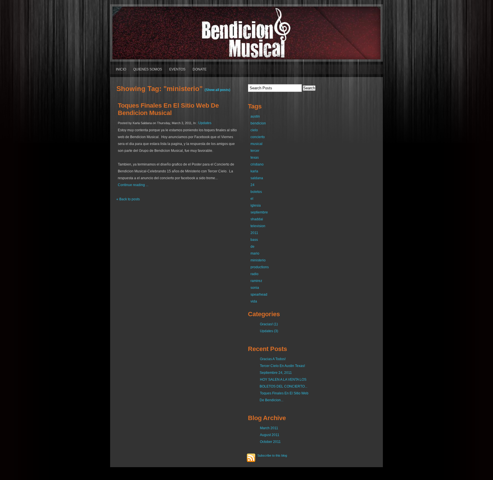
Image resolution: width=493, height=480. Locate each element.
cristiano (257, 164)
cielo (254, 130)
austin (255, 116)
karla (254, 171)
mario (254, 253)
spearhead (258, 295)
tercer (254, 151)
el (251, 199)
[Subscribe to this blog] (251, 457)
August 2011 (269, 435)
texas (254, 158)
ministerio (258, 260)
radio (254, 274)
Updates (204, 123)
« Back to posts (128, 199)
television (257, 226)
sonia (254, 288)
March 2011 (269, 428)
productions (259, 267)
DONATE (200, 69)
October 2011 (270, 442)
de (252, 247)
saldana (256, 178)
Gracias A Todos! (273, 359)
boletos (256, 192)
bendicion (258, 123)
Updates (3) (269, 331)
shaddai (256, 219)
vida (253, 301)
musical (256, 144)
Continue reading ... (133, 185)
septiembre (259, 212)
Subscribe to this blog (272, 455)
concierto (257, 137)
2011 (254, 233)
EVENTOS (177, 69)
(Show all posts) (217, 90)
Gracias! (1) (269, 324)
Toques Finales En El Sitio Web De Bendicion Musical (168, 109)
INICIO (121, 69)
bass (254, 240)
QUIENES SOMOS (147, 69)
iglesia (255, 205)
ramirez (256, 281)
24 (252, 185)
